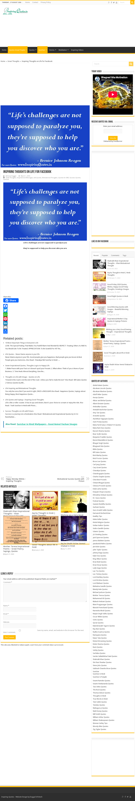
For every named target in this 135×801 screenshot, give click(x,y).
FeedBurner (118, 141)
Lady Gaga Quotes (100, 568)
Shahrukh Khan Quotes (101, 659)
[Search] (132, 2)
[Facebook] (111, 2)
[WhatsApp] (45, 314)
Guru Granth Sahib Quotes (103, 510)
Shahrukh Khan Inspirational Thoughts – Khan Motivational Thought (16, 513)
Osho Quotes (98, 620)
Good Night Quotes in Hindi (117, 296)
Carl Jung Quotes (99, 464)
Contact (35, 2)
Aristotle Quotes (99, 416)
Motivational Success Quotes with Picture (70, 479)
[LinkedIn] (45, 323)
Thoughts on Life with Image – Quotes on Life (22, 377)
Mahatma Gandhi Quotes (102, 586)
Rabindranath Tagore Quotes (104, 626)
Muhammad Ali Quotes (101, 598)
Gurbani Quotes (99, 507)
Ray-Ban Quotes (99, 629)
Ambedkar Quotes (100, 407)
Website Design (21, 797)
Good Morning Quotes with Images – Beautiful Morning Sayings (117, 309)
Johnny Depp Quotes (101, 553)
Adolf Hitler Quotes (100, 394)
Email (6, 614)
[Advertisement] (84, 25)
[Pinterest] (45, 319)
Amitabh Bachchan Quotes (103, 410)
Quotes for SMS (63, 178)
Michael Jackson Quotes (102, 592)
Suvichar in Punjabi (100, 677)
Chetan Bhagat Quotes (101, 483)
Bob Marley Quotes (100, 455)
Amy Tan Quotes (99, 413)
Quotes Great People (17, 50)
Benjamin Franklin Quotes (102, 437)
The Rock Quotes (99, 690)
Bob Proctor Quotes (100, 458)
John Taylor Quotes (100, 550)
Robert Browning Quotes (102, 641)
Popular (105, 255)
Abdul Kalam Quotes (100, 385)
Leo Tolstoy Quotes (100, 574)
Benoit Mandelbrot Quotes (103, 440)
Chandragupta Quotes (101, 474)
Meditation (63, 50)
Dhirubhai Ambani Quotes (102, 495)
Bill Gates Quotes (99, 452)
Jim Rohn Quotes (99, 547)
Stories (51, 50)
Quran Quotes (98, 623)
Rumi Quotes (97, 647)
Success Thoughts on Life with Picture (19, 411)
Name (6, 606)
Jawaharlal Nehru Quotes (102, 544)
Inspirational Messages (25, 178)
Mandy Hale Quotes (100, 589)
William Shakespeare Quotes (103, 720)
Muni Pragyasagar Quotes (102, 604)
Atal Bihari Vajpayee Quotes (103, 419)
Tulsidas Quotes (99, 705)
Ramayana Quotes (100, 635)
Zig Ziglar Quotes (99, 729)
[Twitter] (114, 2)
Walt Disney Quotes (100, 711)
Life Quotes (37, 178)
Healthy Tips (97, 516)
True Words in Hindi (100, 699)
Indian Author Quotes (101, 525)
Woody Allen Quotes (100, 726)
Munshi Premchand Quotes (103, 608)
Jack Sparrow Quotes (101, 538)
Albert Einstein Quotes (101, 404)
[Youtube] (116, 2)
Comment (7, 582)
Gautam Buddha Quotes (102, 504)
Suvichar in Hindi (99, 674)
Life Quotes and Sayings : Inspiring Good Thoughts (24, 400)
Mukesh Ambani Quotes (102, 601)
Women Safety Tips (100, 723)
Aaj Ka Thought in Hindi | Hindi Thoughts (43, 514)
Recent (96, 255)
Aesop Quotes (98, 397)
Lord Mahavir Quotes (101, 583)
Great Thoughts (13, 61)
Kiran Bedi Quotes (99, 562)
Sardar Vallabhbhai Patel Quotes (105, 656)
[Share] (45, 331)
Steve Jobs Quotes (100, 665)
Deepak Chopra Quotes (102, 492)
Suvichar (42, 50)
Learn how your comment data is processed (46, 645)
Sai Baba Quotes (99, 653)
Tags (124, 255)
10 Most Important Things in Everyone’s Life (21, 343)
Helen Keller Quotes (100, 519)
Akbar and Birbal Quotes (102, 400)
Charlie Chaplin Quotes (101, 477)
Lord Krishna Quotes (100, 580)
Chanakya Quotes (99, 471)
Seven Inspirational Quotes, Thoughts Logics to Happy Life (27, 366)
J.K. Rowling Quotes (100, 534)
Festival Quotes (98, 501)
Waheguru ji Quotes (100, 708)
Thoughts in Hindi (99, 696)
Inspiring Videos (77, 50)
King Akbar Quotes (100, 559)
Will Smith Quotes (99, 714)
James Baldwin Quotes (101, 541)
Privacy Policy (46, 2)
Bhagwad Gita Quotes (101, 446)
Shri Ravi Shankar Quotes (102, 662)
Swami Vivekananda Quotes (103, 684)
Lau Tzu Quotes (99, 571)
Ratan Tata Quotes (100, 638)
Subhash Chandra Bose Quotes (104, 668)
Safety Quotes (98, 650)
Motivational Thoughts (49, 178)
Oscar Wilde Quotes (100, 617)
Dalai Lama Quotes (100, 489)
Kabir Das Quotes (99, 556)
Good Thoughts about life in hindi (116, 353)
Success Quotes (75, 178)
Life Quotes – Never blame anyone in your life (22, 354)
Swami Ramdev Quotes (101, 681)
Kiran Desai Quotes (100, 565)
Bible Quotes (98, 449)
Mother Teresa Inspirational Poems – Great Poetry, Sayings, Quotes (16, 548)
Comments (115, 255)
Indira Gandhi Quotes (101, 528)
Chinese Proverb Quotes (102, 486)
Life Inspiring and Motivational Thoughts (20, 388)
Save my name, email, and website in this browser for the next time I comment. (43, 631)
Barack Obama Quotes (101, 431)
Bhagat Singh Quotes (101, 443)
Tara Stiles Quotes (100, 687)
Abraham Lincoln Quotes (102, 388)
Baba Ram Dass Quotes (101, 428)
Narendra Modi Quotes (101, 611)
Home (27, 2)
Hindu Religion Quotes (101, 522)
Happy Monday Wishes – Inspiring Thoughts (16, 479)
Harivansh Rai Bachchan (101, 513)
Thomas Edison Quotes (101, 693)
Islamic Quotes (98, 531)
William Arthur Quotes (101, 717)
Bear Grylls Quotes (100, 434)
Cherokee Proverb (100, 480)
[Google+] (109, 2)
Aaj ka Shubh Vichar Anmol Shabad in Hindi (73, 544)
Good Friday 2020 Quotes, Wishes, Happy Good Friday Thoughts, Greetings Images (118, 286)
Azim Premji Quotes (100, 422)
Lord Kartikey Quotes (101, 577)
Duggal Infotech (36, 797)
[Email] (45, 327)
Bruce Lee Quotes (99, 461)
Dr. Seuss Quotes (99, 498)
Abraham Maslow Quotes (102, 391)
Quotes (32, 50)
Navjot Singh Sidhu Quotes (103, 614)
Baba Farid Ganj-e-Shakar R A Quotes (107, 425)
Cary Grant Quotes (100, 467)
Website (6, 622)
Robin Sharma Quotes (101, 644)
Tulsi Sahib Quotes (100, 702)
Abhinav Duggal (11, 176)
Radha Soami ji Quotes (101, 632)
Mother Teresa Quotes (101, 595)
